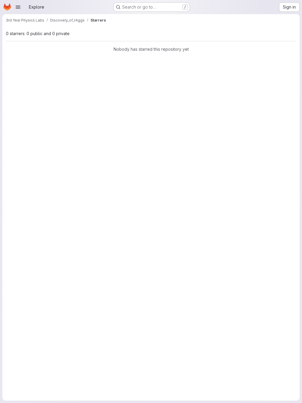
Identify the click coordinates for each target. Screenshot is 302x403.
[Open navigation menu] (18, 7)
